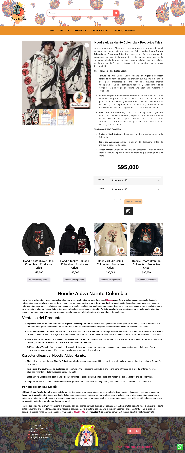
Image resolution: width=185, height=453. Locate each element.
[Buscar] (116, 13)
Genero (101, 179)
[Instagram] (128, 211)
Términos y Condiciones (124, 30)
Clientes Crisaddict (99, 30)
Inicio (52, 30)
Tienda (63, 30)
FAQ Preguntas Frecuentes (134, 447)
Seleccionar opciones (38, 280)
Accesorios (79, 30)
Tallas (101, 188)
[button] (86, 45)
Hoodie (109, 300)
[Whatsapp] (137, 431)
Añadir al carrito (133, 201)
